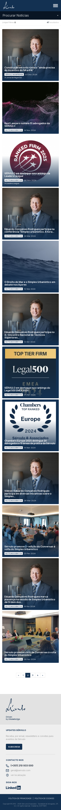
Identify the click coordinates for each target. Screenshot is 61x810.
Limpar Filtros (8, 22)
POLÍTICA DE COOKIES (44, 798)
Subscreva (14, 746)
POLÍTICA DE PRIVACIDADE (20, 798)
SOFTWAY (43, 806)
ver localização (18, 775)
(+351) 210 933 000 (21, 765)
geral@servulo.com (20, 770)
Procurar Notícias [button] (16, 15)
